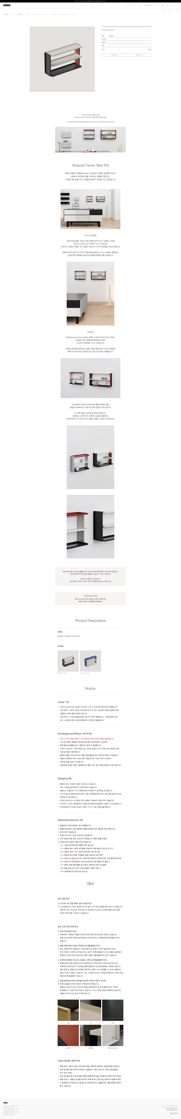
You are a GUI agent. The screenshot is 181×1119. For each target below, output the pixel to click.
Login (176, 5)
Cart (176, 10)
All (14, 14)
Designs (133, 5)
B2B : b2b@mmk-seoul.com (172, 1110)
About (126, 5)
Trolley (33, 14)
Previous (41, 1)
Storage (27, 14)
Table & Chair (54, 14)
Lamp (46, 14)
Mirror (74, 14)
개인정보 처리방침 (14, 1105)
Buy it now (139, 55)
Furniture (6, 14)
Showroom (169, 5)
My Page (171, 10)
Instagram (172, 1113)
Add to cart (114, 55)
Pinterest (175, 1113)
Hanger (40, 14)
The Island (156, 5)
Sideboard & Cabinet (65, 14)
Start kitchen (148, 5)
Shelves (20, 14)
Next (139, 1)
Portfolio (140, 5)
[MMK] (7, 5)
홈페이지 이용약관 (7, 1105)
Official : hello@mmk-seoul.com (171, 1108)
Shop (162, 5)
